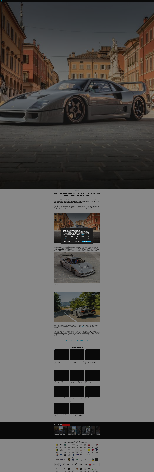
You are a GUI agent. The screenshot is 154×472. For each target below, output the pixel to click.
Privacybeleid (82, 234)
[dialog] (77, 236)
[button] (66, 241)
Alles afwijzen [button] (77, 241)
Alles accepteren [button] (86, 241)
